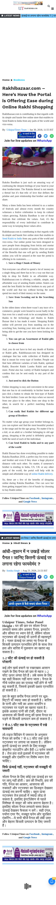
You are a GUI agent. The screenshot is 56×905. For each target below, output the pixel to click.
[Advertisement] (28, 48)
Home (6, 79)
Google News (30, 501)
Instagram (47, 498)
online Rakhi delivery (42, 474)
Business (19, 79)
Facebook (34, 498)
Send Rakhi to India (12, 238)
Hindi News (21, 543)
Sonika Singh (13, 570)
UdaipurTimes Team (17, 129)
